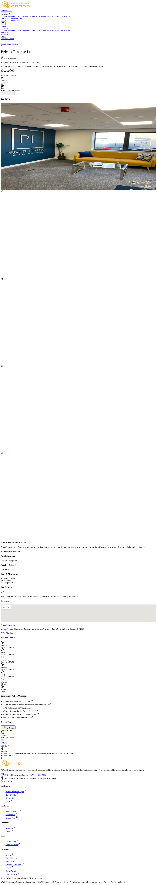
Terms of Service (12, 845)
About (20, 18)
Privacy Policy (11, 841)
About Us (9, 828)
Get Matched (10, 798)
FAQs (8, 801)
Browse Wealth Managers (15, 792)
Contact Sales (10, 818)
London (4, 16)
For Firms (14, 18)
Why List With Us (12, 811)
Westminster (22, 16)
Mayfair (46, 16)
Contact (4, 20)
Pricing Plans (10, 815)
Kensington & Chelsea (35, 16)
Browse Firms (6, 10)
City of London (12, 16)
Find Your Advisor (13, 20)
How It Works (6, 18)
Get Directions (8, 633)
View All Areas (64, 16)
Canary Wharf (54, 16)
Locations (5, 14)
